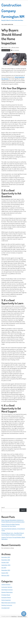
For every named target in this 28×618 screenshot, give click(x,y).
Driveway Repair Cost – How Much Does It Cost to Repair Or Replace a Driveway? (12, 534)
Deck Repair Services (7, 589)
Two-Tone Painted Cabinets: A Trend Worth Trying (13, 529)
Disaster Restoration (7, 592)
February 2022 (5, 575)
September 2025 (5, 565)
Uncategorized (5, 608)
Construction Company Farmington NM (12, 12)
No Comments (16, 50)
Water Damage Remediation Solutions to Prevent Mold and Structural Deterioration (12, 521)
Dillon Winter (16, 47)
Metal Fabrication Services (8, 602)
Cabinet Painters (5, 584)
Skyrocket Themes (22, 616)
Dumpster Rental (6, 597)
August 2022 (4, 573)
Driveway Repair (5, 595)
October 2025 (5, 562)
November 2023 (5, 570)
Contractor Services (6, 587)
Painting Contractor (6, 605)
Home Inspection (6, 50)
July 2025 (3, 567)
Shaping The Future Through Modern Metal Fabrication (13, 538)
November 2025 (5, 560)
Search (3, 507)
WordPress (14, 616)
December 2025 (5, 557)
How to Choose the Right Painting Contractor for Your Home (10, 525)
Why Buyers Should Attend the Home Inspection (11, 36)
